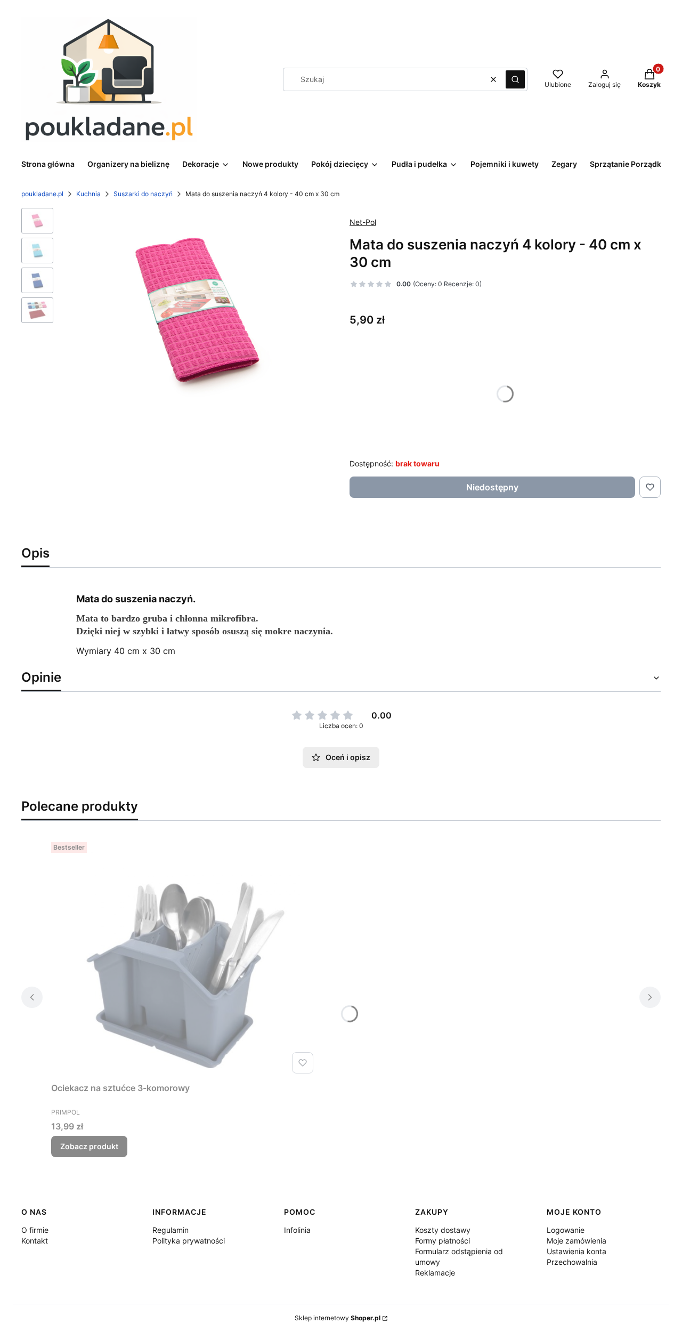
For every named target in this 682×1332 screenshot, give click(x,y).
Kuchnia (88, 194)
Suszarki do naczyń (143, 194)
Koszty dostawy (442, 1229)
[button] (515, 79)
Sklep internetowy (337, 1318)
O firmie (34, 1229)
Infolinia (297, 1229)
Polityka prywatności (188, 1240)
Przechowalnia (572, 1261)
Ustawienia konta (576, 1251)
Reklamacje (435, 1272)
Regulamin (170, 1229)
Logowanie (565, 1229)
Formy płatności (442, 1240)
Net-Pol (363, 222)
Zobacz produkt (89, 1146)
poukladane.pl (42, 194)
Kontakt (34, 1240)
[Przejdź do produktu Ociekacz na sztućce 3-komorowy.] (184, 958)
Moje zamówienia (576, 1240)
